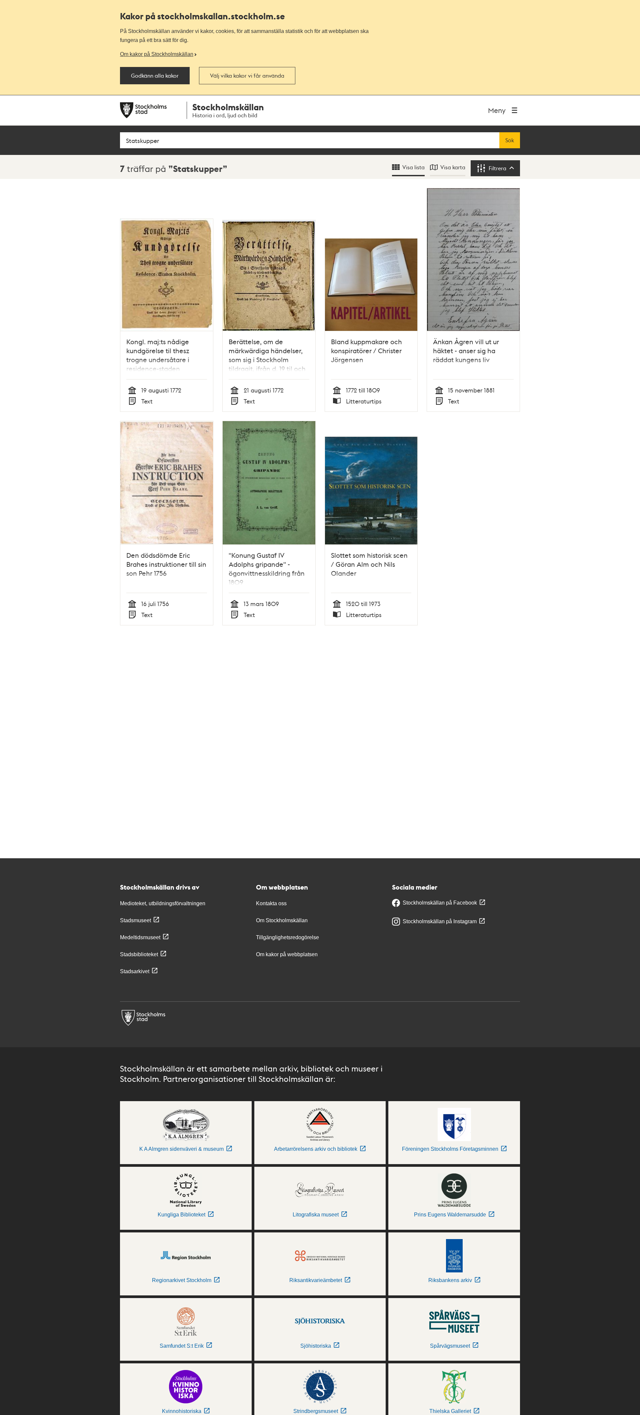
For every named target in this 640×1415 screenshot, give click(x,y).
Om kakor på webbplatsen (287, 954)
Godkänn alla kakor (155, 75)
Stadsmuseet (135, 920)
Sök (509, 140)
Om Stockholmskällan (282, 920)
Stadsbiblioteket (139, 954)
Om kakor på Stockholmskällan (156, 54)
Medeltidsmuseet (140, 937)
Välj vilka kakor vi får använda (247, 75)
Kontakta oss (271, 903)
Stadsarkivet (134, 971)
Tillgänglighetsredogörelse (287, 937)
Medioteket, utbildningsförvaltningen (162, 903)
